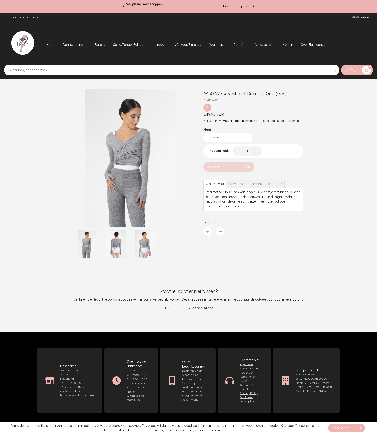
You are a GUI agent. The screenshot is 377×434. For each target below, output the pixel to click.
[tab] (214, 184)
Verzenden (246, 372)
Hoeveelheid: (219, 151)
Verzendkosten (233, 121)
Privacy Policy (249, 393)
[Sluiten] (372, 428)
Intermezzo (210, 99)
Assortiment (190, 399)
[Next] (253, 6)
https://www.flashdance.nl (77, 395)
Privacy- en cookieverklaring (174, 430)
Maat (207, 129)
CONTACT (11, 17)
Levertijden (247, 401)
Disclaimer (246, 397)
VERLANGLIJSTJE (29, 17)
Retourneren (248, 376)
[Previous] (124, 6)
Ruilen (243, 381)
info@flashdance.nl (72, 391)
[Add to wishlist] (207, 108)
